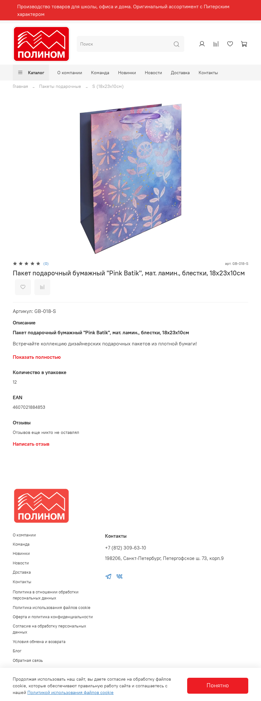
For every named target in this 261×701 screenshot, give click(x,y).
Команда (100, 72)
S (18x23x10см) (108, 86)
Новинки (127, 72)
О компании (69, 72)
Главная (20, 86)
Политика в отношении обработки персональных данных (46, 595)
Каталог (36, 72)
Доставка (180, 72)
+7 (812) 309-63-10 (125, 548)
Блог (17, 650)
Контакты (208, 72)
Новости (153, 72)
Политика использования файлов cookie (51, 607)
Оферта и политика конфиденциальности (53, 616)
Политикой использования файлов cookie (70, 692)
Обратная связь (28, 660)
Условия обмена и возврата (39, 641)
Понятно (218, 685)
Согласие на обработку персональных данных (49, 629)
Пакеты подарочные (60, 86)
